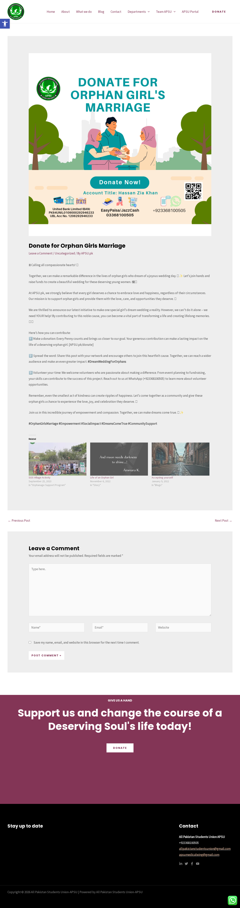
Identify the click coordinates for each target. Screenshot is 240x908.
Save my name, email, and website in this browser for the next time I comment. (86, 642)
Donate (120, 748)
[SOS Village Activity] (57, 459)
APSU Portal (190, 12)
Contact (116, 12)
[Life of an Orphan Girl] (119, 459)
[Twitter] (186, 863)
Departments (137, 12)
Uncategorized (65, 253)
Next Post (223, 520)
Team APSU (164, 12)
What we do (84, 12)
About (65, 12)
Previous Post (19, 520)
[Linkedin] (180, 863)
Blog (101, 12)
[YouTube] (197, 863)
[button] (5, 24)
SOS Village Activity (39, 477)
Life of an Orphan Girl (102, 477)
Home (51, 12)
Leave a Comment (40, 253)
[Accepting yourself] (180, 459)
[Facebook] (192, 863)
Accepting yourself (162, 477)
